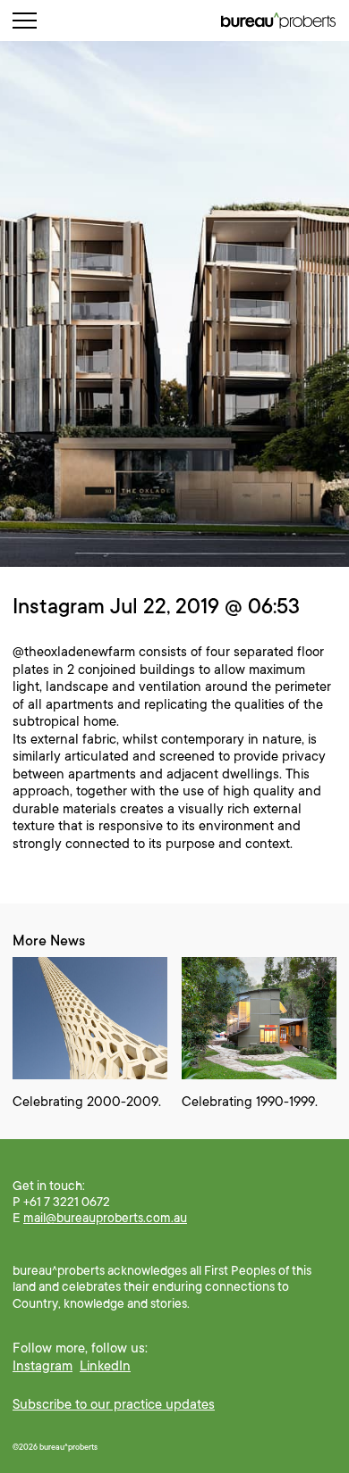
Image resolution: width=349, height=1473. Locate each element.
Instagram (42, 1366)
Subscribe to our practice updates (114, 1404)
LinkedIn (105, 1366)
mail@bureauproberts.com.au (105, 1218)
